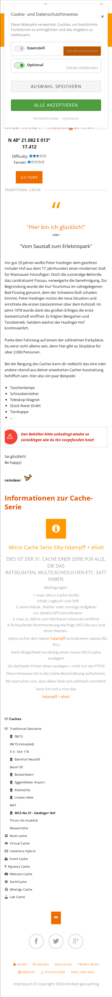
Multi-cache (18, 836)
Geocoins (63, 964)
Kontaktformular (46, 118)
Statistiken (55, 972)
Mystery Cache (19, 866)
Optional (35, 64)
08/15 (19, 736)
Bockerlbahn (24, 774)
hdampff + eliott (56, 696)
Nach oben (56, 918)
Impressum (23, 983)
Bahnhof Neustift (27, 759)
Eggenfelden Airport (30, 782)
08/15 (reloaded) (22, 744)
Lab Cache (17, 897)
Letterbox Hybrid (23, 851)
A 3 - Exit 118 (19, 751)
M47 (13, 805)
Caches (15, 718)
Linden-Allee (24, 797)
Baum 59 (16, 767)
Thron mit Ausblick (24, 820)
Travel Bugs (88, 964)
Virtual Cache (20, 843)
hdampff (58, 638)
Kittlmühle (22, 790)
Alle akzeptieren (56, 105)
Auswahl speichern (56, 86)
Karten (28, 972)
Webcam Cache (21, 874)
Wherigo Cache (21, 889)
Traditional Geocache (25, 728)
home (22, 964)
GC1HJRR (29, 177)
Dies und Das (82, 972)
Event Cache (19, 859)
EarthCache (18, 881)
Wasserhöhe (19, 828)
